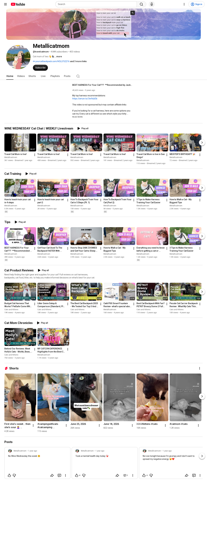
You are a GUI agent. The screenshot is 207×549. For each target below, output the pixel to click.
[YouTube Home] (17, 4)
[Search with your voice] (152, 4)
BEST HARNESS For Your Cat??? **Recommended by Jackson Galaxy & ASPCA (102, 85)
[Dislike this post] (14, 475)
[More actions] (35, 155)
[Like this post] (9, 475)
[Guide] (5, 4)
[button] (77, 116)
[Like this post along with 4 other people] (76, 475)
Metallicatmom (10, 157)
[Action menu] (65, 475)
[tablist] (103, 76)
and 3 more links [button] (78, 61)
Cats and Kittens (11, 310)
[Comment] (59, 475)
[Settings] (184, 4)
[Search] (141, 4)
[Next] (202, 142)
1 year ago (32, 451)
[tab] (9, 76)
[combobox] (97, 4)
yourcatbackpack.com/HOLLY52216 (52, 61)
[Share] (52, 475)
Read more (77, 117)
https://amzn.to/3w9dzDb (84, 98)
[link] (37, 464)
